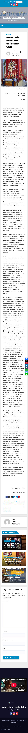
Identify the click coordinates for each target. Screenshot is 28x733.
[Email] (26, 372)
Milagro (8, 34)
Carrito (6, 726)
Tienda (8, 729)
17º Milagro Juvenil (12, 578)
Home (2, 726)
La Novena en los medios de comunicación (11, 545)
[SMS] (26, 374)
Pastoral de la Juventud (14, 575)
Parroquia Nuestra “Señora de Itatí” (12, 557)
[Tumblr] (26, 367)
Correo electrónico (7, 640)
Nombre (5, 631)
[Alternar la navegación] (25, 26)
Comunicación (7, 541)
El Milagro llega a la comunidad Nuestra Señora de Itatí (12, 561)
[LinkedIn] (26, 365)
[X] (26, 361)
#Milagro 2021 (16, 55)
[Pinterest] (26, 363)
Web (4, 648)
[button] (22, 25)
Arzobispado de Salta (14, 17)
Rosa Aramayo (18, 51)
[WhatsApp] (26, 370)
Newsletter (3, 729)
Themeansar (14, 722)
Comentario (6, 601)
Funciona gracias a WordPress (9, 720)
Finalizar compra (12, 726)
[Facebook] (26, 359)
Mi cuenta (19, 726)
